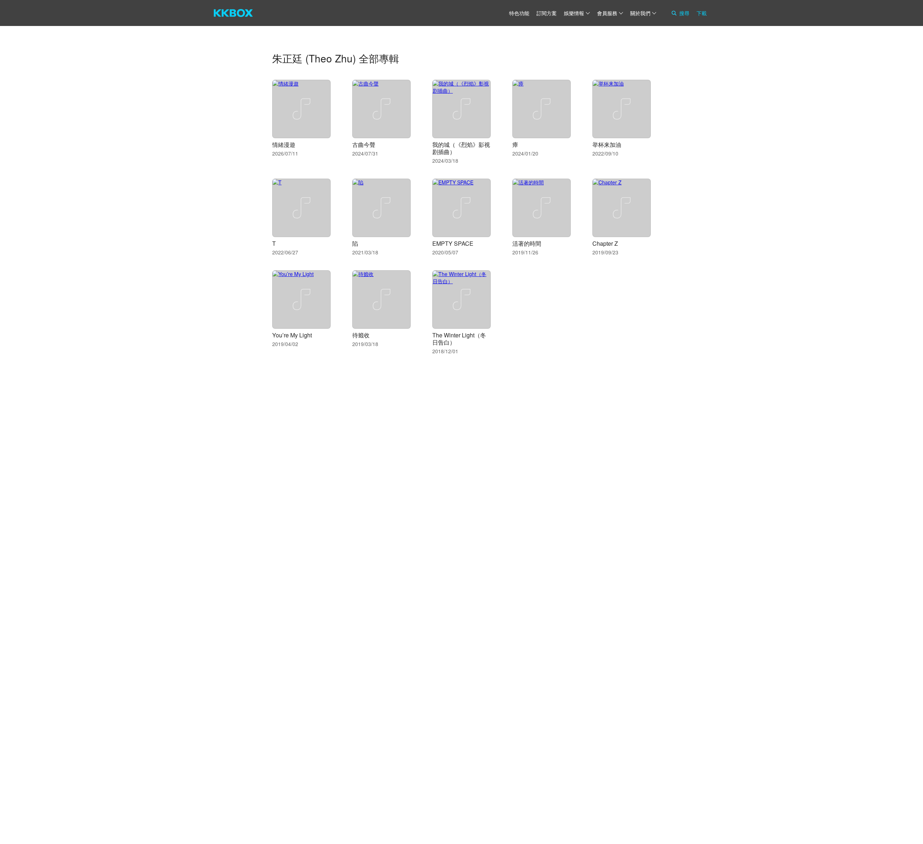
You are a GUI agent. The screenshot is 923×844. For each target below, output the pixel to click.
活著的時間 (526, 243)
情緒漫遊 (283, 144)
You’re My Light (292, 335)
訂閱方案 (546, 13)
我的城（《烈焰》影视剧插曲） (461, 148)
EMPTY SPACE (452, 243)
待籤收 (361, 335)
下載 (702, 13)
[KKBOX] (233, 13)
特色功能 (519, 13)
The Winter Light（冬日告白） (459, 338)
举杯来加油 (606, 144)
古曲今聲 (363, 144)
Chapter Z (605, 243)
